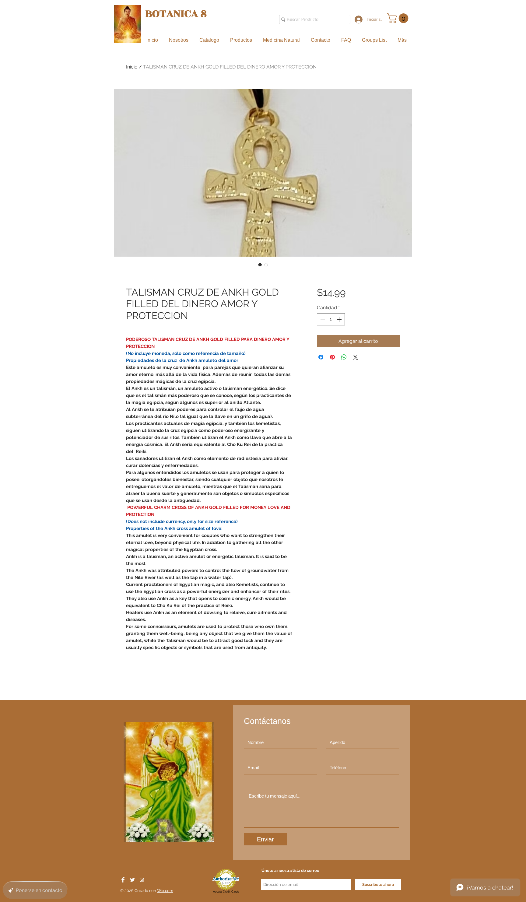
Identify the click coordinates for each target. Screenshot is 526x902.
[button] (399, 18)
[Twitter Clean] (132, 880)
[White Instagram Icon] (142, 880)
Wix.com (165, 890)
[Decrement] (322, 319)
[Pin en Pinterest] (332, 357)
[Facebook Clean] (123, 880)
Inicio (132, 67)
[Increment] (339, 319)
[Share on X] (355, 357)
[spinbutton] (330, 319)
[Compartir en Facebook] (320, 357)
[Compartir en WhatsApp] (344, 357)
